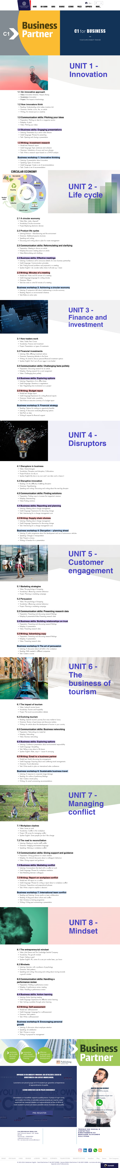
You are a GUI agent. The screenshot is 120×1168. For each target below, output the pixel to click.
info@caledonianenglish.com (25, 1138)
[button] (44, 6)
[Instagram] (80, 1150)
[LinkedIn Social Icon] (85, 1150)
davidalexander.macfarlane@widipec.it (30, 1140)
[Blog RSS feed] (100, 1150)
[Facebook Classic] (90, 1150)
